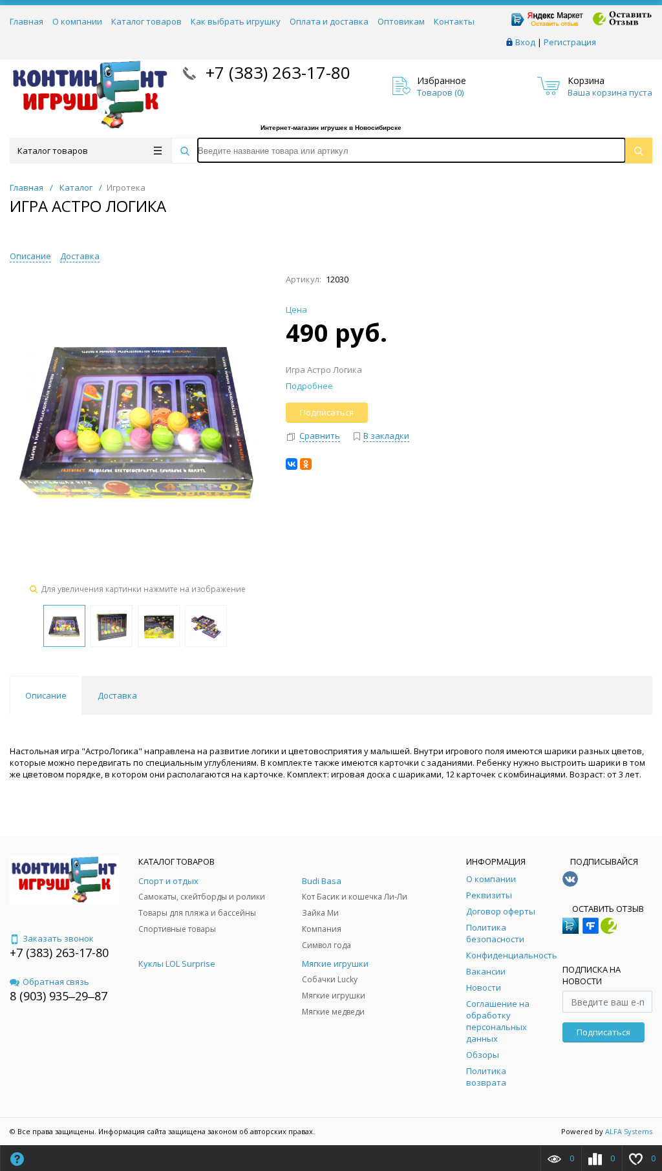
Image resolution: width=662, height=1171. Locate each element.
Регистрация (570, 42)
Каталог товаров (146, 21)
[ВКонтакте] (291, 464)
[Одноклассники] (306, 464)
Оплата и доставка (329, 21)
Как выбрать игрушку (236, 21)
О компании (77, 21)
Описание (30, 256)
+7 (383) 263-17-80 (275, 72)
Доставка (80, 256)
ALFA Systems (628, 1131)
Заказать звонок (58, 938)
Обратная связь (56, 981)
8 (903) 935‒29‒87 (58, 996)
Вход (525, 42)
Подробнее (309, 386)
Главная (26, 21)
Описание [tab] (46, 695)
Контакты (454, 21)
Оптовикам (401, 21)
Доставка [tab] (117, 695)
